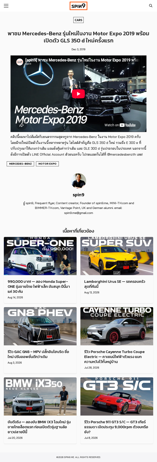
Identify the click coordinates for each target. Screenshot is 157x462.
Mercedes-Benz (20, 164)
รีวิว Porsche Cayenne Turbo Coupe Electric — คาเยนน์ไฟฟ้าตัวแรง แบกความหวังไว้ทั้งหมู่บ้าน (114, 357)
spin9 (78, 194)
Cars (78, 19)
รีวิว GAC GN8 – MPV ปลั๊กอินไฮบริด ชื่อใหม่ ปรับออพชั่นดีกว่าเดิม (38, 354)
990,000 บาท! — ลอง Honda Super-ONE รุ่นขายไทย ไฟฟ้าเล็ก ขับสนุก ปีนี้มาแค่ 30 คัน (39, 286)
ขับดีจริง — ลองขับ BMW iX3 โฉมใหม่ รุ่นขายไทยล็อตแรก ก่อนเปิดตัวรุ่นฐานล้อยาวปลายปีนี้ (39, 427)
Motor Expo (47, 164)
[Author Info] (78, 187)
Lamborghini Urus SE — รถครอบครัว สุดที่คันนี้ (114, 284)
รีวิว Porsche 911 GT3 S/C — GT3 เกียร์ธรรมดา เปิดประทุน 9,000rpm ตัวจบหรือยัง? (116, 427)
